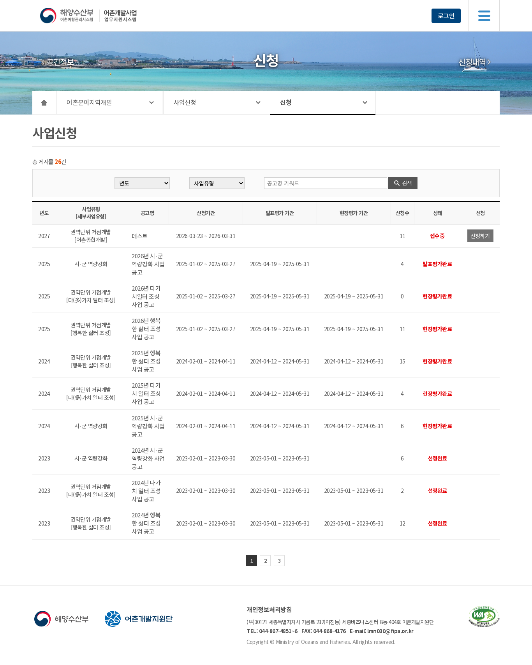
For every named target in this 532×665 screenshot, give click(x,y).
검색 (407, 183)
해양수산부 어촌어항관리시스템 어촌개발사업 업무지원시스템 (103, 15)
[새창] (484, 625)
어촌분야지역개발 (89, 102)
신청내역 (472, 62)
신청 (285, 102)
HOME (44, 102)
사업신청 (184, 102)
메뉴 (484, 15)
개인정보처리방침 (269, 609)
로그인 (446, 15)
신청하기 (480, 236)
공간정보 (60, 62)
